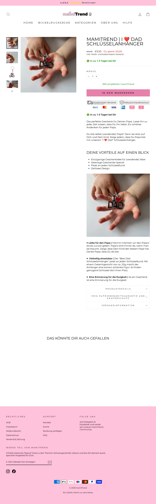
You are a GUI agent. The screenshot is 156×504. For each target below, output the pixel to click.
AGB (8, 422)
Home (28, 22)
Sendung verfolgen (52, 431)
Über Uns (109, 22)
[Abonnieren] (50, 462)
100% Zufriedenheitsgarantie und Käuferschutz (118, 297)
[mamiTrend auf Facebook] (14, 471)
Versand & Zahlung (15, 439)
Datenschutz (12, 435)
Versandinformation (118, 305)
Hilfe (128, 22)
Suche (46, 427)
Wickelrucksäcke (54, 22)
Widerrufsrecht (13, 431)
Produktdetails (118, 289)
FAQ (45, 435)
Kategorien (85, 22)
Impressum (12, 427)
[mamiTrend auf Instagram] (8, 471)
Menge (91, 71)
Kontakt (47, 422)
